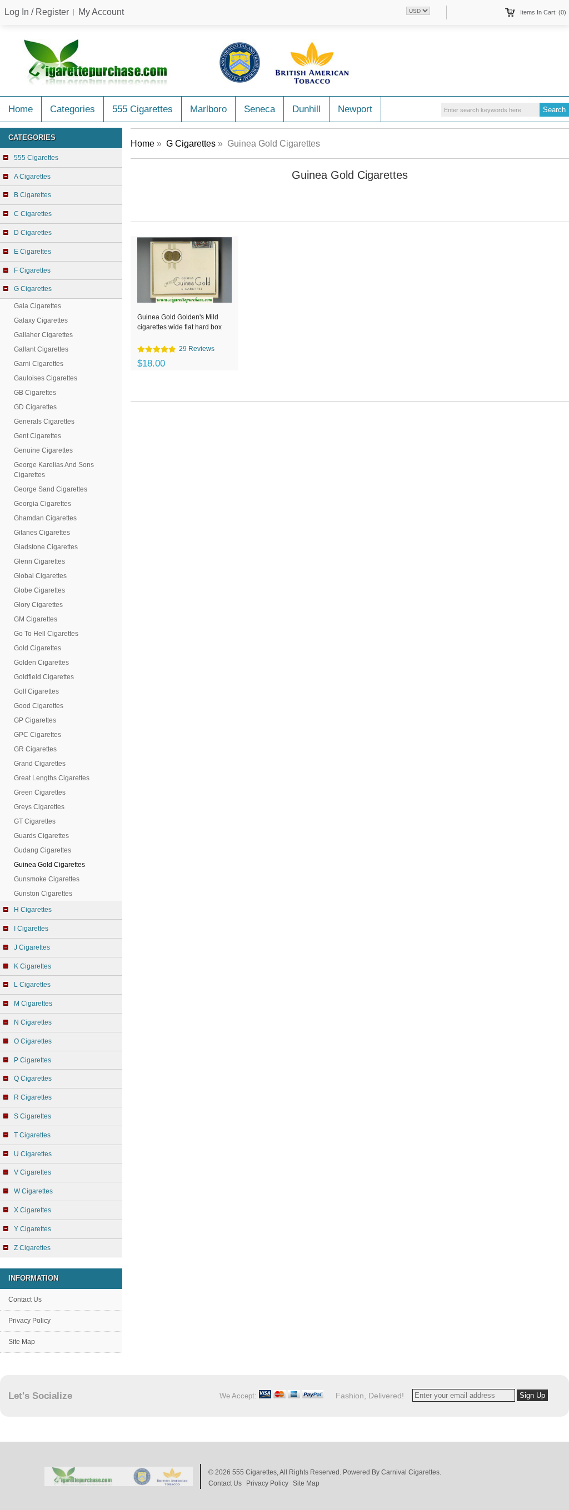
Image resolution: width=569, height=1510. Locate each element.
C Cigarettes (33, 214)
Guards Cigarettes (41, 836)
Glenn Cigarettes (39, 561)
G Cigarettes (191, 143)
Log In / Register (36, 12)
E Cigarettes (32, 251)
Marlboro (208, 109)
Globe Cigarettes (39, 590)
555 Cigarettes (142, 109)
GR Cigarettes (35, 749)
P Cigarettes (32, 1060)
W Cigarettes (33, 1191)
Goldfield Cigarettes (44, 677)
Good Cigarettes (38, 706)
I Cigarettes (31, 928)
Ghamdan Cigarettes (45, 518)
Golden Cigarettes (41, 662)
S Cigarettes (32, 1116)
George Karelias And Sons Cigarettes (54, 470)
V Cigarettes (32, 1172)
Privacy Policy (29, 1321)
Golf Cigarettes (36, 691)
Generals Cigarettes (44, 421)
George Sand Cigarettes (50, 489)
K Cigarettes (32, 966)
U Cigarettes (33, 1154)
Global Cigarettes (40, 576)
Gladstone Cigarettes (46, 547)
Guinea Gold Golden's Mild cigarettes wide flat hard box (179, 322)
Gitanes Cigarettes (42, 532)
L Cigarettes (32, 985)
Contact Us (25, 1299)
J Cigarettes (32, 947)
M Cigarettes (33, 1003)
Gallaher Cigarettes (43, 335)
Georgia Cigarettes (42, 504)
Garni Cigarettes (38, 364)
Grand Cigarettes (40, 763)
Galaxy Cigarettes (41, 320)
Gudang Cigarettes (42, 850)
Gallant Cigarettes (41, 349)
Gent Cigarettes (37, 436)
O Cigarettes (33, 1041)
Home (20, 109)
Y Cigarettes (32, 1229)
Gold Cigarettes (37, 648)
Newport (355, 109)
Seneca (259, 109)
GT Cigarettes (35, 821)
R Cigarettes (33, 1097)
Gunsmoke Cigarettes (46, 879)
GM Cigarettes (35, 619)
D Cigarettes (33, 233)
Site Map (21, 1342)
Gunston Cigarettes (43, 893)
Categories (72, 109)
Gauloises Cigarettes (45, 378)
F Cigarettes (32, 270)
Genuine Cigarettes (43, 450)
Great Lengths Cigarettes (51, 778)
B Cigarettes (32, 195)
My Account (101, 12)
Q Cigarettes (33, 1078)
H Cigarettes (33, 910)
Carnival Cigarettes (410, 1472)
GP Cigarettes (35, 720)
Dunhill (306, 109)
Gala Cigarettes (37, 306)
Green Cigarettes (40, 792)
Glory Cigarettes (38, 605)
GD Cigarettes (35, 407)
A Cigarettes (32, 176)
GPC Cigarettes (37, 735)
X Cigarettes (32, 1210)
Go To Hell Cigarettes (46, 634)
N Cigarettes (33, 1022)
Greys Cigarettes (39, 807)
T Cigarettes (32, 1135)
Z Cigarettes (32, 1248)
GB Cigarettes (35, 393)
